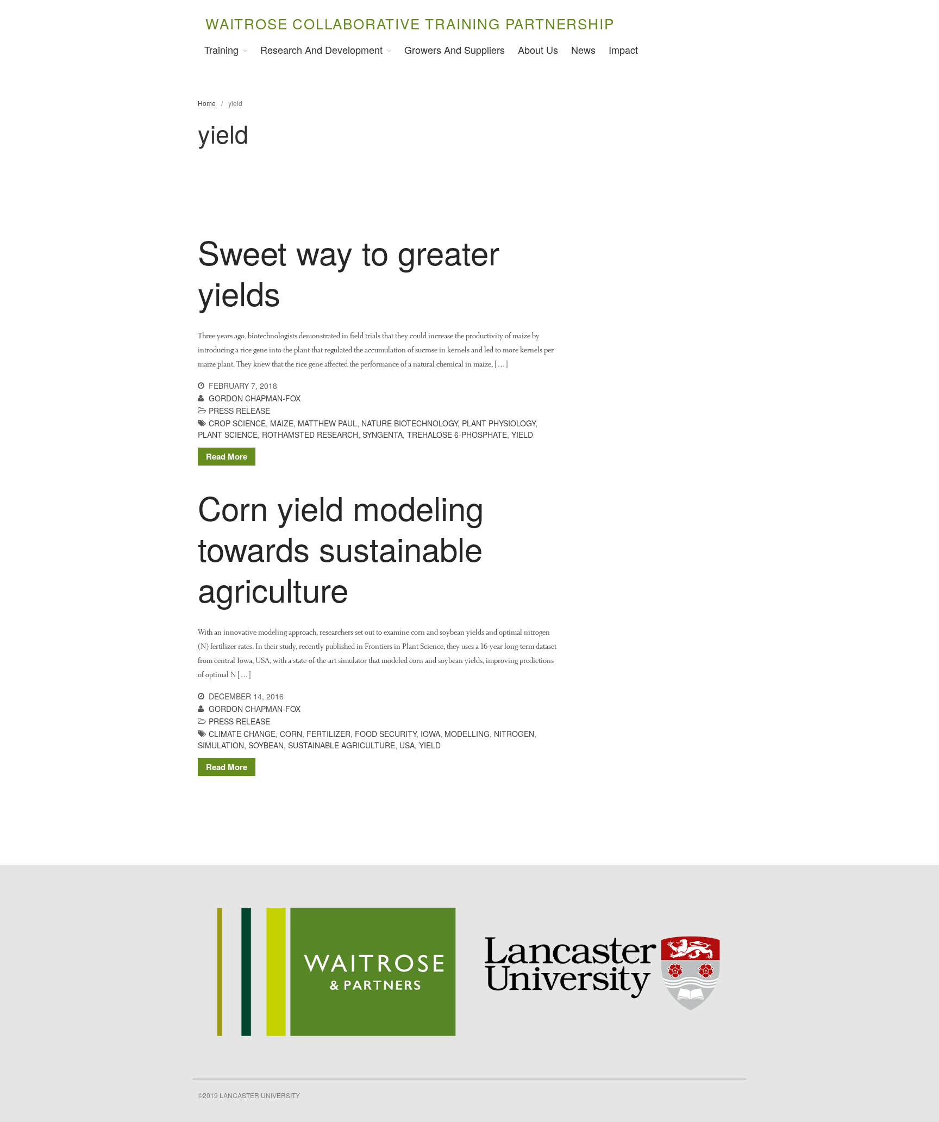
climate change (242, 733)
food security (385, 733)
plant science (228, 434)
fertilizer (328, 733)
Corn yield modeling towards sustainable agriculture (341, 547)
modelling (467, 733)
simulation (221, 745)
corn (291, 733)
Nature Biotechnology (409, 423)
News (583, 49)
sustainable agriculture (341, 745)
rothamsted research (310, 434)
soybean (266, 745)
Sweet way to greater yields (348, 271)
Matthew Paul (327, 423)
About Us (538, 49)
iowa (430, 733)
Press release (239, 410)
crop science (237, 423)
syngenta (382, 434)
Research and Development (321, 49)
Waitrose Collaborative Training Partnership (409, 23)
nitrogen (514, 733)
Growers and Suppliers (454, 49)
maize (281, 423)
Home (207, 103)
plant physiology (498, 423)
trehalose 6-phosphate (457, 434)
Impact (623, 49)
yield (522, 434)
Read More (226, 456)
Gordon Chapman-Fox (255, 398)
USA (407, 745)
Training (221, 49)
